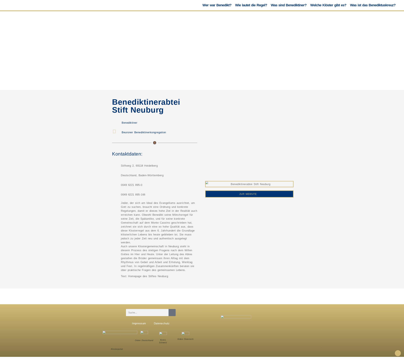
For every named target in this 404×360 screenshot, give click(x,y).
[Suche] (172, 312)
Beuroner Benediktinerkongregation (144, 132)
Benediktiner (129, 122)
